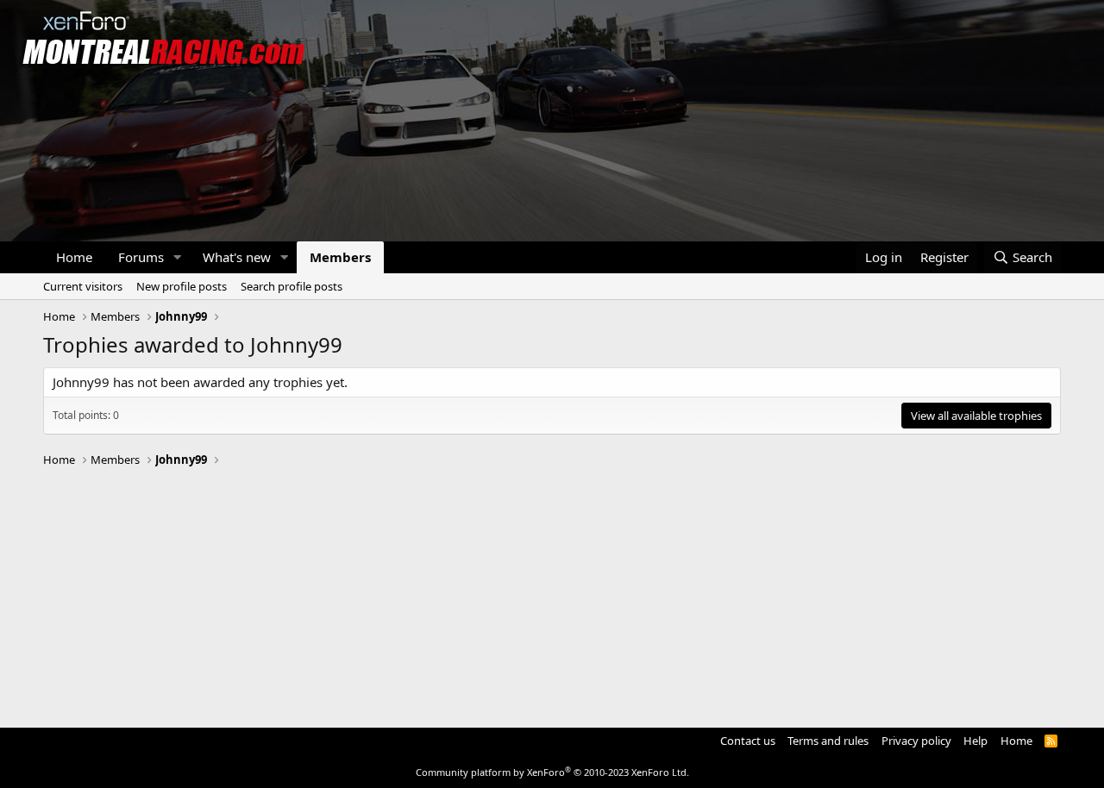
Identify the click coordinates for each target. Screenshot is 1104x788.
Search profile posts (291, 286)
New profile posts (181, 286)
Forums (141, 257)
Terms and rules (828, 740)
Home (74, 257)
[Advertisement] (552, 589)
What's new (237, 257)
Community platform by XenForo (552, 772)
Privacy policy (916, 740)
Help (975, 740)
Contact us (747, 740)
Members (340, 257)
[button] (178, 257)
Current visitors (82, 286)
